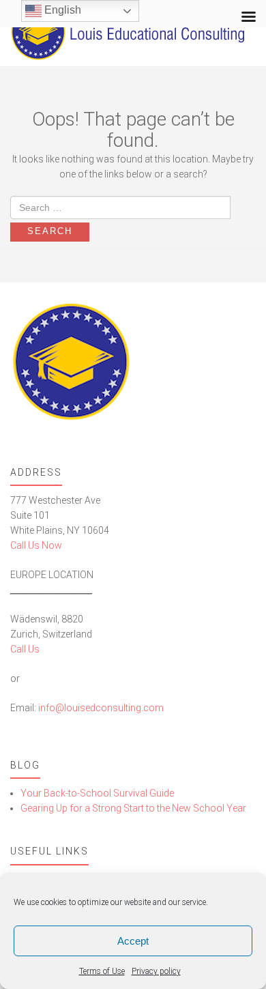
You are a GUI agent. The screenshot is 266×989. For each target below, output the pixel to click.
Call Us (25, 649)
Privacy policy (156, 971)
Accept (133, 941)
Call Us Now (36, 545)
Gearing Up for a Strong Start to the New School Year (133, 808)
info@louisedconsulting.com (101, 707)
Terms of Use (102, 971)
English (61, 10)
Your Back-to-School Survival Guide (97, 793)
